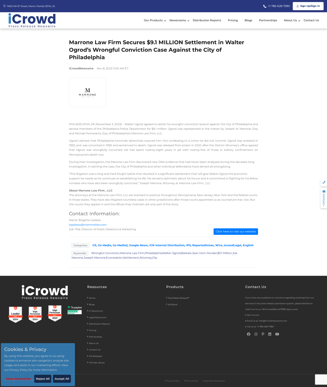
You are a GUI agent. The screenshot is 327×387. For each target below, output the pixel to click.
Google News (138, 245)
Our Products (153, 20)
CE (94, 245)
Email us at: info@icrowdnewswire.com (267, 320)
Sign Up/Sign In (310, 5)
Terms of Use (191, 381)
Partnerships (268, 20)
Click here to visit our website (236, 231)
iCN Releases (95, 356)
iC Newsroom (96, 311)
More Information (18, 378)
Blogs (248, 20)
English (248, 245)
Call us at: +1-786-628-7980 (260, 326)
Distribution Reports (207, 20)
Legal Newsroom (98, 317)
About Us (290, 20)
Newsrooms (177, 20)
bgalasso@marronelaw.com (88, 224)
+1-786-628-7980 (278, 6)
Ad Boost (172, 304)
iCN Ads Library (97, 362)
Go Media (104, 245)
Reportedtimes (203, 245)
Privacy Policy (172, 381)
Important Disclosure (214, 381)
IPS (188, 245)
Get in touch (253, 315)
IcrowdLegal (232, 245)
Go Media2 (120, 245)
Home (92, 298)
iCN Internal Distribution (167, 245)
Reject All (43, 378)
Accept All (62, 378)
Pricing (233, 20)
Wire (218, 245)
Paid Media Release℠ (178, 298)
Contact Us (311, 20)
